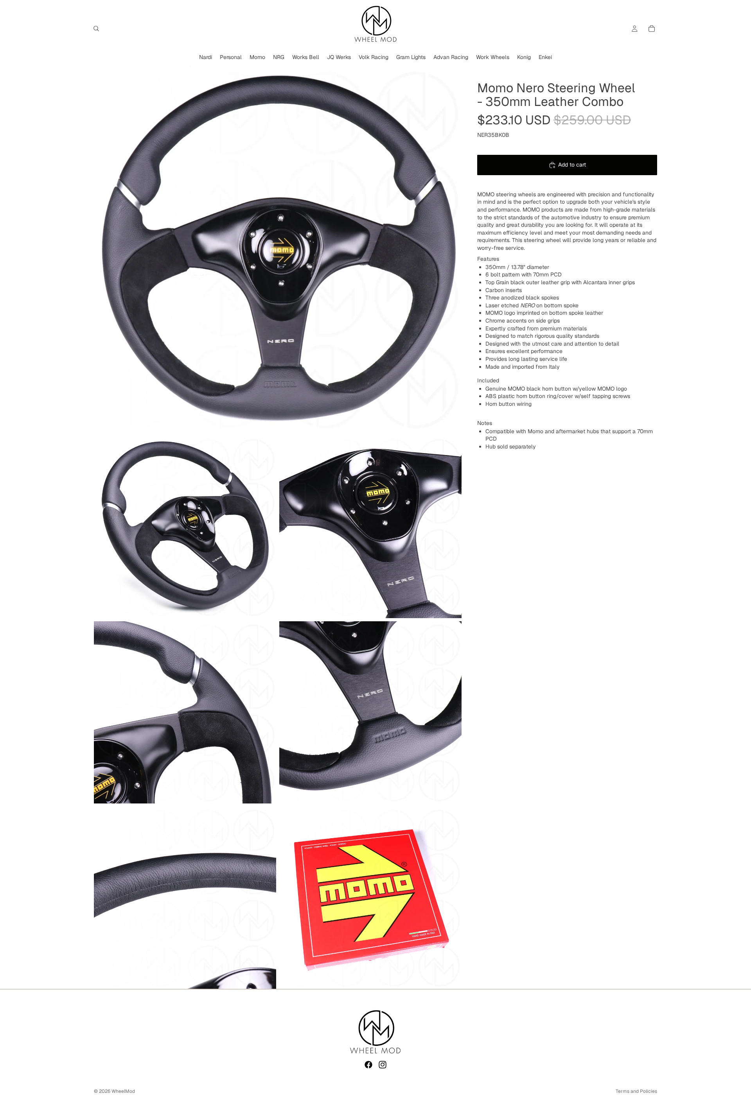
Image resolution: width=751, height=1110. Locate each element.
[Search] (96, 28)
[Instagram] (382, 1064)
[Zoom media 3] (370, 527)
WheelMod (123, 1091)
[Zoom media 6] (185, 898)
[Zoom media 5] (370, 712)
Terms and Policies (636, 1091)
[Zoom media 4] (185, 712)
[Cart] (651, 28)
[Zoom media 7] (370, 898)
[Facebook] (368, 1064)
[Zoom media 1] (278, 249)
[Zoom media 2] (185, 527)
